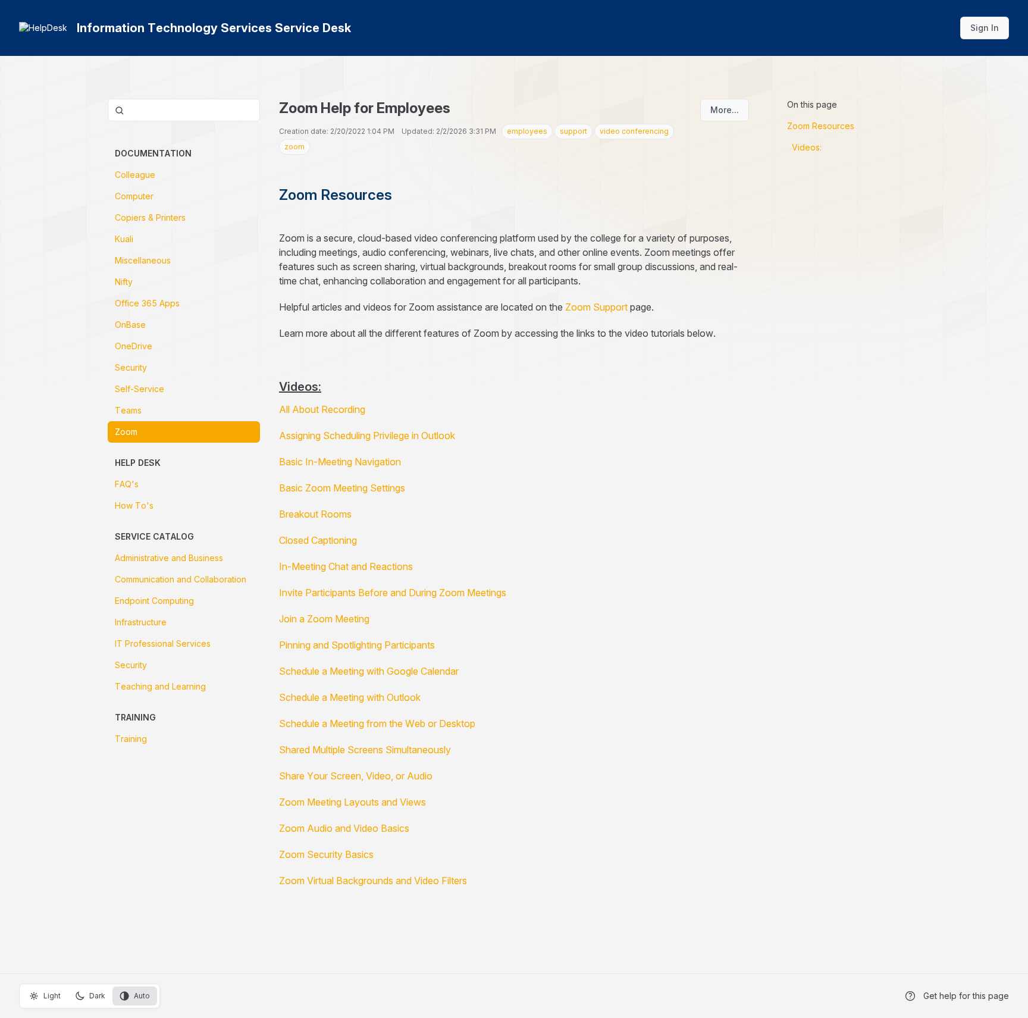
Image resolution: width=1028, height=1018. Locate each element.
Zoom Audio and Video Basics (344, 828)
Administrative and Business (169, 558)
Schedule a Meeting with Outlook (350, 697)
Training (131, 739)
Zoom (126, 432)
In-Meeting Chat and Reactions (346, 566)
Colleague (135, 175)
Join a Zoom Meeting (324, 619)
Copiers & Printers (150, 217)
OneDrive (133, 346)
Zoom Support (596, 307)
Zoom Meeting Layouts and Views (352, 802)
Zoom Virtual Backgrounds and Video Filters (373, 881)
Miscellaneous (143, 260)
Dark (97, 995)
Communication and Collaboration (180, 579)
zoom (294, 146)
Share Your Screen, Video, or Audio (355, 776)
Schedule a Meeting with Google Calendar (369, 671)
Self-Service (139, 389)
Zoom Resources (820, 126)
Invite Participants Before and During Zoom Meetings (392, 593)
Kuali (124, 239)
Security (131, 367)
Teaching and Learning (160, 686)
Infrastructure (141, 622)
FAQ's (127, 484)
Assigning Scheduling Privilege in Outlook (367, 435)
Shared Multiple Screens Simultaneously (365, 750)
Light (52, 995)
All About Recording (322, 409)
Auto (142, 995)
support (573, 131)
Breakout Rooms (315, 514)
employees (527, 131)
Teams (128, 410)
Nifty (124, 282)
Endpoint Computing (154, 601)
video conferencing (634, 131)
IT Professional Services (163, 643)
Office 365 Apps (147, 303)
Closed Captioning (318, 540)
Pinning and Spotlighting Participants (357, 645)
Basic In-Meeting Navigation (340, 462)
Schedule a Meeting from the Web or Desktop (377, 723)
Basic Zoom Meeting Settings (342, 488)
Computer (134, 196)
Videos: (807, 147)
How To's (134, 505)
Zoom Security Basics (326, 854)
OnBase (130, 325)
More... (724, 110)
